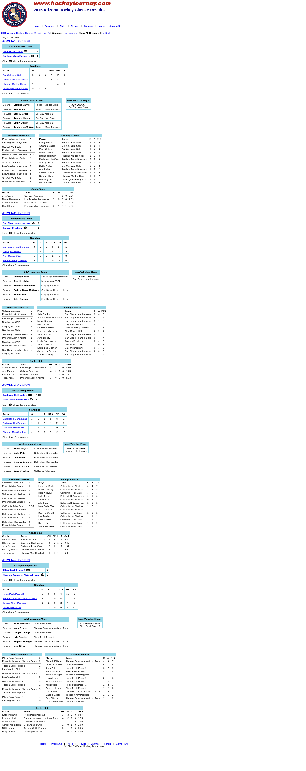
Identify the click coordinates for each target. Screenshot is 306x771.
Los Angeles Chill (12, 607)
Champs (88, 26)
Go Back (105, 33)
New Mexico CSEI (12, 256)
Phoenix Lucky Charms (15, 260)
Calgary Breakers (12, 251)
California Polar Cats (13, 427)
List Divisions (70, 33)
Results (75, 26)
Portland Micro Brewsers (15, 79)
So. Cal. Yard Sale (12, 75)
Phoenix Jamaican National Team (20, 598)
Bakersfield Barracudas (15, 418)
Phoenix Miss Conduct (14, 432)
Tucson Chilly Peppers (14, 603)
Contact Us (115, 26)
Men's (47, 33)
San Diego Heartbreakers (16, 247)
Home (37, 26)
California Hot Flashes (14, 423)
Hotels (101, 26)
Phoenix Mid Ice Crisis (14, 84)
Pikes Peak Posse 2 (13, 594)
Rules (63, 26)
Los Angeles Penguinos (15, 88)
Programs (50, 26)
